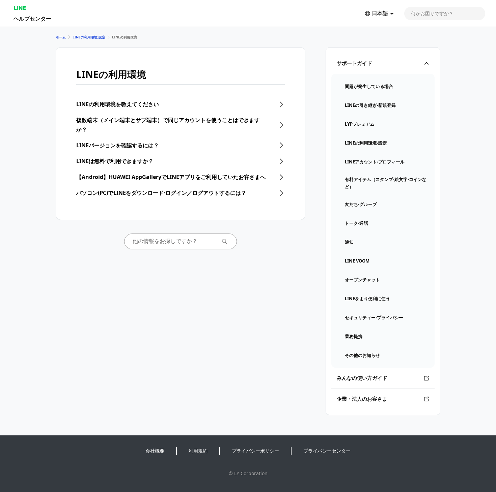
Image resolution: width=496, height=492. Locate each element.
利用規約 (198, 451)
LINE (19, 7)
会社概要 (154, 451)
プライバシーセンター (327, 451)
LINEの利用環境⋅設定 (89, 37)
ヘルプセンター (32, 18)
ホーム (61, 37)
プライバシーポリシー (255, 451)
